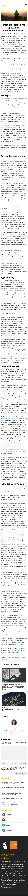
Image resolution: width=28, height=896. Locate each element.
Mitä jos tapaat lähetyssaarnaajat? (12, 798)
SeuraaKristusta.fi (6, 866)
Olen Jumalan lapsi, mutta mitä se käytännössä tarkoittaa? (12, 793)
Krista (3, 34)
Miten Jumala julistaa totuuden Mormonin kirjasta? (11, 709)
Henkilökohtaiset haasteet (16, 657)
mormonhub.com (14, 650)
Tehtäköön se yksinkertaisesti (9, 418)
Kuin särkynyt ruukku (14, 125)
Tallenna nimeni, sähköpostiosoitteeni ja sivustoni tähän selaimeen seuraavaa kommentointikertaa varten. (13, 768)
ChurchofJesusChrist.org (7, 887)
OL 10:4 (19, 375)
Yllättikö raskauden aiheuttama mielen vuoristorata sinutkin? (13, 782)
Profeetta (4, 660)
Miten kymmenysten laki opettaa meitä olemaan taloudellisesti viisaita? (13, 788)
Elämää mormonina (20, 34)
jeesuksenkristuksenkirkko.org (9, 886)
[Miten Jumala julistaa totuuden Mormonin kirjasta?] (14, 699)
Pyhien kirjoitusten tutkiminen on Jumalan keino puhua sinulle (11, 803)
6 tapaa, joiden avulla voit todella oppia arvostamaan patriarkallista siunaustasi (13, 686)
